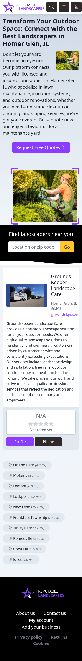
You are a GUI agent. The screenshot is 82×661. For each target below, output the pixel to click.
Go (67, 247)
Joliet (22, 559)
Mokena (25, 475)
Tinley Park (28, 527)
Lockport (26, 496)
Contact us (55, 613)
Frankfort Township (35, 517)
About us (25, 613)
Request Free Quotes (38, 147)
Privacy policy (28, 637)
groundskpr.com (65, 314)
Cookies (41, 643)
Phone (48, 441)
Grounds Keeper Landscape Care (63, 285)
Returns (59, 637)
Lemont (25, 485)
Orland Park (29, 464)
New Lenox (28, 506)
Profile (20, 441)
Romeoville (28, 538)
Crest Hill (26, 548)
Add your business (41, 627)
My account (41, 620)
